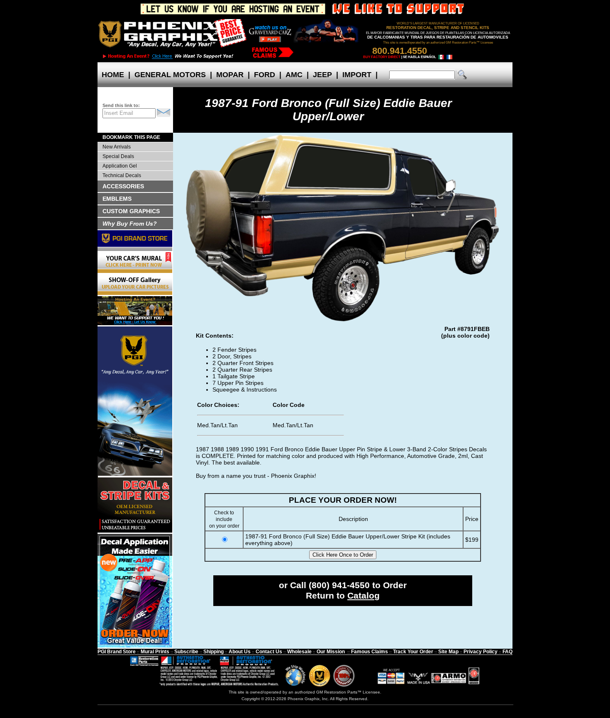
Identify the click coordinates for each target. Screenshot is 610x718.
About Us (240, 652)
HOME (113, 75)
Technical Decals (121, 175)
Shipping (213, 652)
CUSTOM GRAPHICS (131, 211)
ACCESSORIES (123, 186)
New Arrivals (116, 147)
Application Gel (119, 166)
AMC (294, 75)
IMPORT (357, 75)
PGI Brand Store (117, 652)
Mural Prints (155, 652)
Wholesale (299, 652)
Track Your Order (413, 652)
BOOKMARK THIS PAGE (131, 137)
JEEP (322, 75)
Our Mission (331, 652)
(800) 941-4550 (339, 585)
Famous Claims (369, 652)
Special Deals (118, 156)
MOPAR (230, 75)
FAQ (507, 652)
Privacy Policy (481, 652)
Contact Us (269, 652)
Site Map (448, 652)
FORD (264, 75)
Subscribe (186, 652)
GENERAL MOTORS (170, 75)
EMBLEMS (117, 198)
